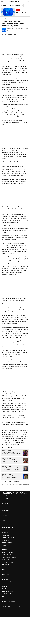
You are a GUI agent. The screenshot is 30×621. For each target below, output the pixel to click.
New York (4, 5)
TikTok (3, 520)
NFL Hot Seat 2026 (7, 503)
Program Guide (6, 535)
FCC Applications (6, 559)
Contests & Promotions (8, 537)
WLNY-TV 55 (5, 532)
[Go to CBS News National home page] (15, 2)
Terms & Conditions (7, 542)
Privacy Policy (5, 571)
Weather (17, 5)
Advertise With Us (6, 540)
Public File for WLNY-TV (8, 554)
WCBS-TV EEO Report (7, 562)
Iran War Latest (5, 501)
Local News (5, 19)
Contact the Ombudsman (8, 601)
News (11, 5)
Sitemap (4, 545)
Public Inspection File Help (9, 557)
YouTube (4, 513)
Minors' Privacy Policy (7, 581)
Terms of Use (5, 579)
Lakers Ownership (6, 506)
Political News (5, 498)
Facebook (4, 515)
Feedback (4, 599)
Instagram (4, 518)
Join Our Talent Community (9, 594)
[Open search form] (28, 1)
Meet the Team (6, 530)
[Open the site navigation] (5, 1)
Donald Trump (8, 481)
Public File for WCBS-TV (8, 552)
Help (3, 596)
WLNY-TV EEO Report (7, 564)
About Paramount (6, 589)
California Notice (6, 574)
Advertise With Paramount (9, 591)
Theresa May (17, 481)
